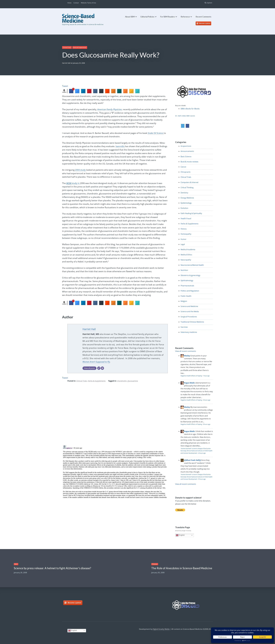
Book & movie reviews (189, 161)
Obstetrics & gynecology (190, 275)
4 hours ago (202, 453)
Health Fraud (186, 218)
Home (69, 3)
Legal (183, 244)
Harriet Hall (66, 63)
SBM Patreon (205, 23)
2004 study (80, 170)
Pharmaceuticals (187, 285)
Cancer (183, 167)
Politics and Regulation (190, 291)
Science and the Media (190, 311)
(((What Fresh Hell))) (192, 460)
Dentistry (184, 192)
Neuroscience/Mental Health (192, 265)
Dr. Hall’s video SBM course (185, 116)
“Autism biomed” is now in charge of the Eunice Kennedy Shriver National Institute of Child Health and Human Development (196, 450)
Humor (183, 239)
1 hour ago (206, 376)
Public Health (186, 296)
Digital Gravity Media (161, 629)
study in (73, 183)
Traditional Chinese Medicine (192, 322)
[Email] (102, 368)
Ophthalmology (187, 280)
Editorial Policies (147, 16)
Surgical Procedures (189, 316)
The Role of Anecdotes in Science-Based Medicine (181, 568)
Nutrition (184, 270)
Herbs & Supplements (79, 47)
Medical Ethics (186, 254)
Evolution (184, 208)
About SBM (130, 16)
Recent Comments (203, 16)
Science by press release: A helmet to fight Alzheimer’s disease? (52, 568)
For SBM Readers (167, 16)
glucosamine (133, 381)
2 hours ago (206, 400)
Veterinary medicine (189, 332)
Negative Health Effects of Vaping (191, 376)
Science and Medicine (189, 306)
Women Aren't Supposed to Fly (96, 361)
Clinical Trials (67, 47)
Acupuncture (186, 146)
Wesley (187, 356)
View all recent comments (185, 351)
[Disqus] (115, 415)
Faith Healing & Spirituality (191, 213)
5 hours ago (202, 479)
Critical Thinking (187, 187)
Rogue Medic (189, 383)
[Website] (98, 368)
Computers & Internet (189, 182)
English (181, 535)
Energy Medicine (187, 198)
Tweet (65, 86)
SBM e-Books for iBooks (190, 108)
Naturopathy (186, 260)
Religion (184, 301)
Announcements (187, 151)
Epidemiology (186, 203)
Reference (185, 16)
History (183, 229)
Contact (76, 3)
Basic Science (186, 156)
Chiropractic (186, 172)
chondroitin (122, 381)
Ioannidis (120, 146)
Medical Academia (188, 249)
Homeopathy (186, 234)
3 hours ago (206, 424)
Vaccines (184, 327)
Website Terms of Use (88, 3)
